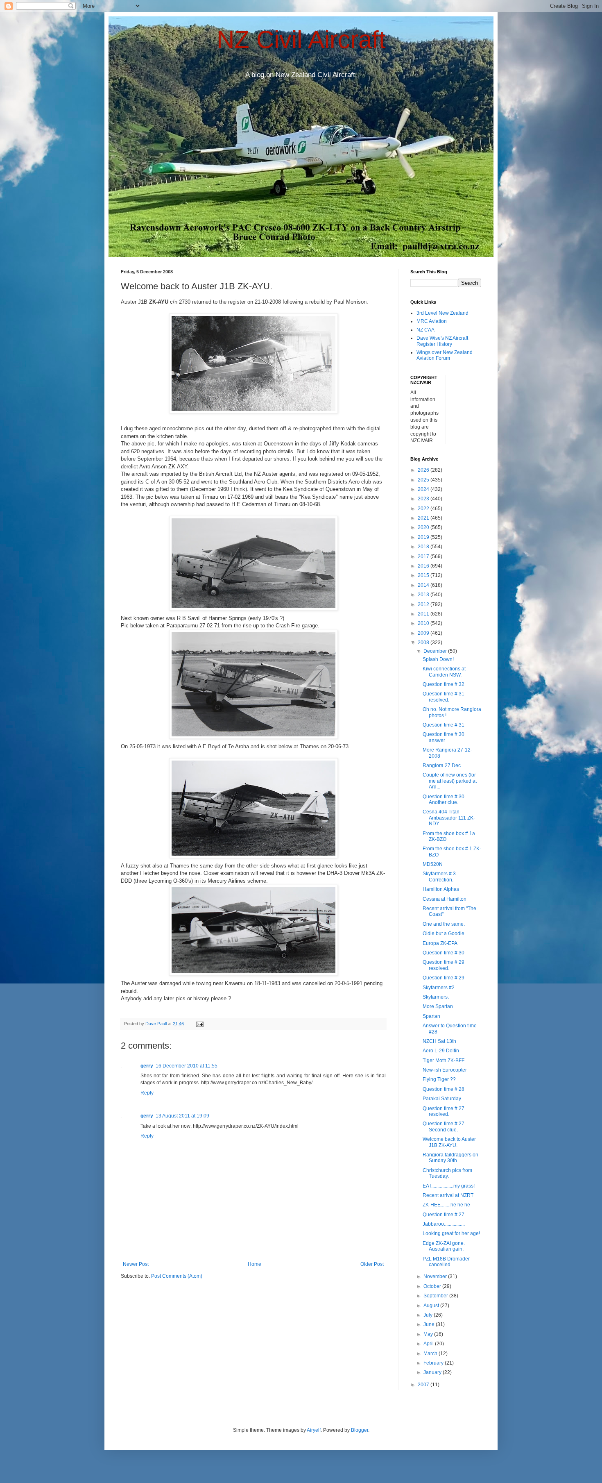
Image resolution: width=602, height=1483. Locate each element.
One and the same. (444, 924)
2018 (424, 547)
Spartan (431, 1016)
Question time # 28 (443, 1089)
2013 (424, 594)
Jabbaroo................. (444, 1224)
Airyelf (314, 1430)
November (435, 1276)
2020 (424, 527)
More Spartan (438, 1006)
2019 (424, 537)
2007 (424, 1385)
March (431, 1353)
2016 (424, 566)
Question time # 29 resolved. (443, 965)
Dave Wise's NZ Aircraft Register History (442, 341)
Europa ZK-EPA (440, 943)
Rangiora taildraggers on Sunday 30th (450, 1157)
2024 (424, 489)
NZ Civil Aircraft (301, 39)
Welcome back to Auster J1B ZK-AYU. (449, 1142)
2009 (424, 633)
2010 (424, 623)
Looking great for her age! (451, 1233)
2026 (424, 470)
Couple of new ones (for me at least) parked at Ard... (450, 781)
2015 (424, 575)
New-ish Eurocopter (445, 1070)
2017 (424, 556)
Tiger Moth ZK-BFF (443, 1060)
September (436, 1296)
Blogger (359, 1430)
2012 (424, 604)
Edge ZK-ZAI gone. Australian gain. (444, 1246)
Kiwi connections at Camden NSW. (444, 671)
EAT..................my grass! (449, 1186)
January (433, 1372)
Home (254, 1264)
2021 (424, 518)
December (435, 651)
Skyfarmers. (436, 997)
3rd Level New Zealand (442, 313)
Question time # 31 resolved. (443, 696)
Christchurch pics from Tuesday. (447, 1173)
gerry (146, 1066)
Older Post (372, 1264)
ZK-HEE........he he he (446, 1205)
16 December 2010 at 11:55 (186, 1066)
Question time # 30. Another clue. (444, 799)
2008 (424, 642)
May (428, 1334)
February (434, 1363)
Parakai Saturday (442, 1098)
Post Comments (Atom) (176, 1276)
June (429, 1324)
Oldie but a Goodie (443, 933)
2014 (424, 585)
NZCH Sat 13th (439, 1041)
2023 (424, 499)
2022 (424, 508)
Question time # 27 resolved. (443, 1111)
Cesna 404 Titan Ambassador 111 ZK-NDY (449, 818)
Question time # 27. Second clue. (444, 1126)
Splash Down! (438, 659)
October (432, 1286)
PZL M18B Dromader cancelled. (446, 1261)
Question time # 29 (443, 978)
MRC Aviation (431, 321)
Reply (147, 1093)
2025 (424, 480)
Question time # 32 (443, 684)
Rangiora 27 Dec (442, 765)
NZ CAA (425, 330)
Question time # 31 (443, 725)
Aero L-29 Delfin (441, 1051)
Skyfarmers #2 (439, 987)
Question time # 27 (443, 1214)
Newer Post (136, 1264)
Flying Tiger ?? (439, 1079)
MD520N (433, 864)
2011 (424, 614)
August (431, 1305)
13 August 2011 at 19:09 (182, 1116)
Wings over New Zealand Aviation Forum (444, 355)
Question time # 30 (443, 953)
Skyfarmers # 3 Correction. (439, 876)
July (428, 1315)
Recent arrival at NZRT (448, 1195)
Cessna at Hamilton (444, 899)
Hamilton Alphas (441, 889)
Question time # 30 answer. (443, 737)
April (429, 1344)
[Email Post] (199, 1023)
